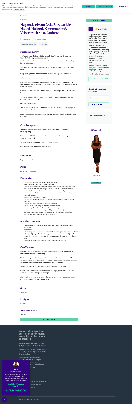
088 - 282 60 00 (39, 364)
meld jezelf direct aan (96, 68)
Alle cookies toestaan (105, 6)
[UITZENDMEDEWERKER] (29, 46)
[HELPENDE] (44, 46)
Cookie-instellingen (122, 6)
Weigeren (88, 6)
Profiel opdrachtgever (99, 79)
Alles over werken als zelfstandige (30, 385)
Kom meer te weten (19, 10)
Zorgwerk (36, 399)
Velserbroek (41, 39)
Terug (23, 15)
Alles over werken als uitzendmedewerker (33, 381)
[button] (4, 399)
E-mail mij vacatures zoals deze (97, 90)
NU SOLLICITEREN (49, 320)
